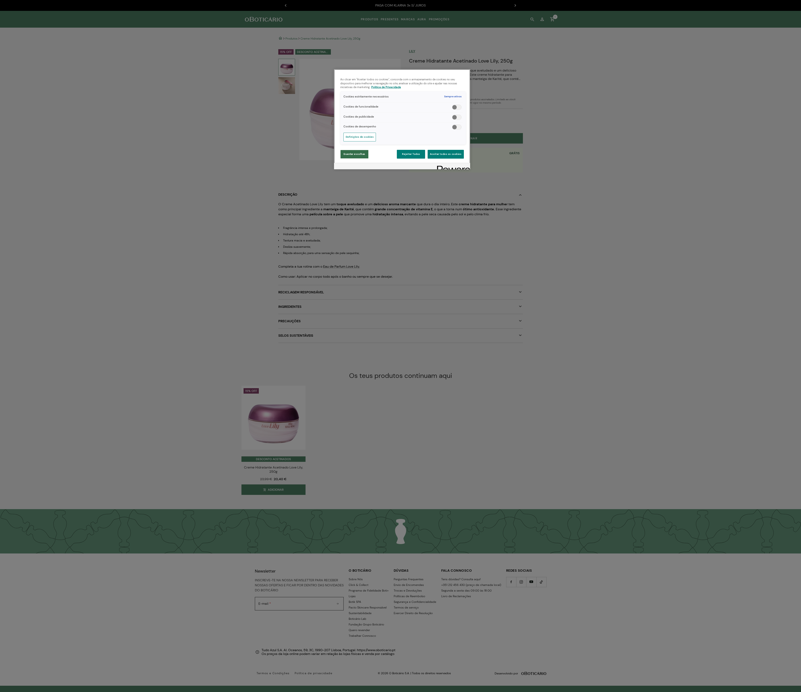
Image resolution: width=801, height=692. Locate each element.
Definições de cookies (360, 137)
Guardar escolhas (354, 154)
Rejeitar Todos (411, 154)
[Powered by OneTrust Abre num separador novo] (452, 166)
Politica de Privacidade (386, 87)
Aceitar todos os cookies (446, 154)
